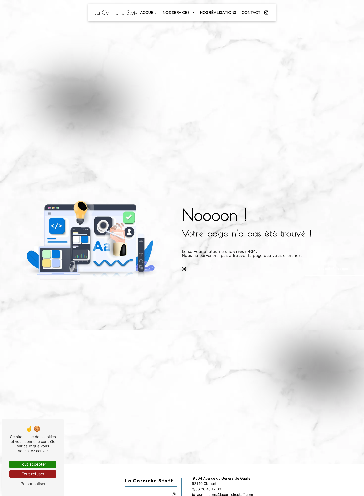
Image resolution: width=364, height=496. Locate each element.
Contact (251, 12)
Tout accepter (33, 464)
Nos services (176, 12)
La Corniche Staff (115, 12)
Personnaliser (33, 483)
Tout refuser (33, 473)
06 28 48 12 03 (208, 489)
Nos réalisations (218, 12)
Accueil (148, 12)
